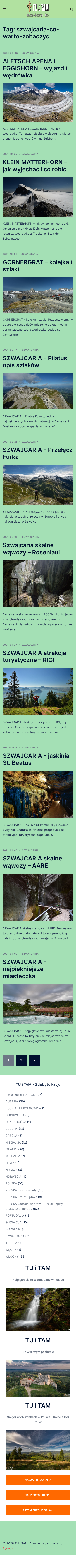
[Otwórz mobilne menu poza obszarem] (4, 9)
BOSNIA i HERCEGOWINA (23, 1108)
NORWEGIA (13, 1176)
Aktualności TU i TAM (21, 1095)
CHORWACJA (15, 1115)
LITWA (10, 1163)
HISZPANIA (13, 1142)
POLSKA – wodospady (21, 1190)
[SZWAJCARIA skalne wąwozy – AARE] (38, 897)
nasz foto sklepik (38, 1495)
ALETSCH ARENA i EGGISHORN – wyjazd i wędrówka (35, 68)
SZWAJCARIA (30, 53)
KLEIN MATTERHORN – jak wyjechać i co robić (35, 165)
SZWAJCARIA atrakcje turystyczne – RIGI (34, 656)
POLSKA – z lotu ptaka (21, 1197)
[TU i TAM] (38, 9)
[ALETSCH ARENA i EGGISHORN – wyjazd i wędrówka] (38, 102)
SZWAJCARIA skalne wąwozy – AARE (32, 862)
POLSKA (11, 1183)
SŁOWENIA (13, 1229)
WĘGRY (11, 1250)
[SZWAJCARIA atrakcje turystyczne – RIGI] (38, 691)
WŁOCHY (12, 1256)
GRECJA (11, 1135)
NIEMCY (11, 1169)
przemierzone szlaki (38, 1510)
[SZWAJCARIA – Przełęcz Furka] (38, 484)
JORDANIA (13, 1156)
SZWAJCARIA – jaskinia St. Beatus (36, 759)
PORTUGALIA (15, 1215)
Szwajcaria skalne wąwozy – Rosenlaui (31, 548)
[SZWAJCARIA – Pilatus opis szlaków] (38, 391)
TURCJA (11, 1243)
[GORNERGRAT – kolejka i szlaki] (38, 295)
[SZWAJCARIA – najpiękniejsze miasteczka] (38, 1004)
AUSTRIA (12, 1101)
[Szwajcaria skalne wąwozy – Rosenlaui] (38, 583)
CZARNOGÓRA (16, 1122)
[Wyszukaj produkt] (71, 9)
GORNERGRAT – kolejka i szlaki (37, 266)
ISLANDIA (12, 1149)
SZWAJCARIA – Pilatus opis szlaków (35, 361)
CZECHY (12, 1129)
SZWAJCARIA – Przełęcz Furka (38, 453)
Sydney (8, 1548)
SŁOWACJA (14, 1222)
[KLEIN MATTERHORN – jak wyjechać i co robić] (38, 197)
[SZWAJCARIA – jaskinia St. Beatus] (38, 794)
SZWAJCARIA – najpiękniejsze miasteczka (24, 969)
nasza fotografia (38, 1479)
